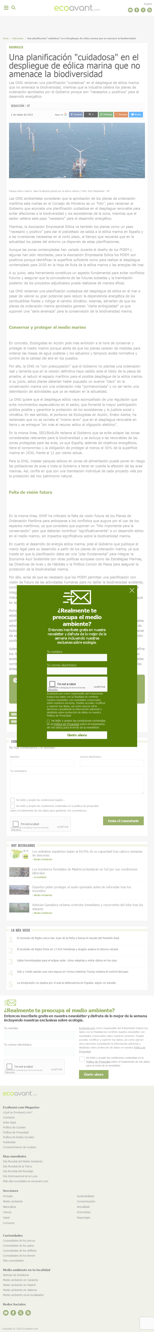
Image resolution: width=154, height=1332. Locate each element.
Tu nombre (54, 652)
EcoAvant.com (55, 693)
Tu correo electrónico (62, 665)
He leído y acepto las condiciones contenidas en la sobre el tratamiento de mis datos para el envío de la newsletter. (76, 724)
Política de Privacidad (59, 715)
